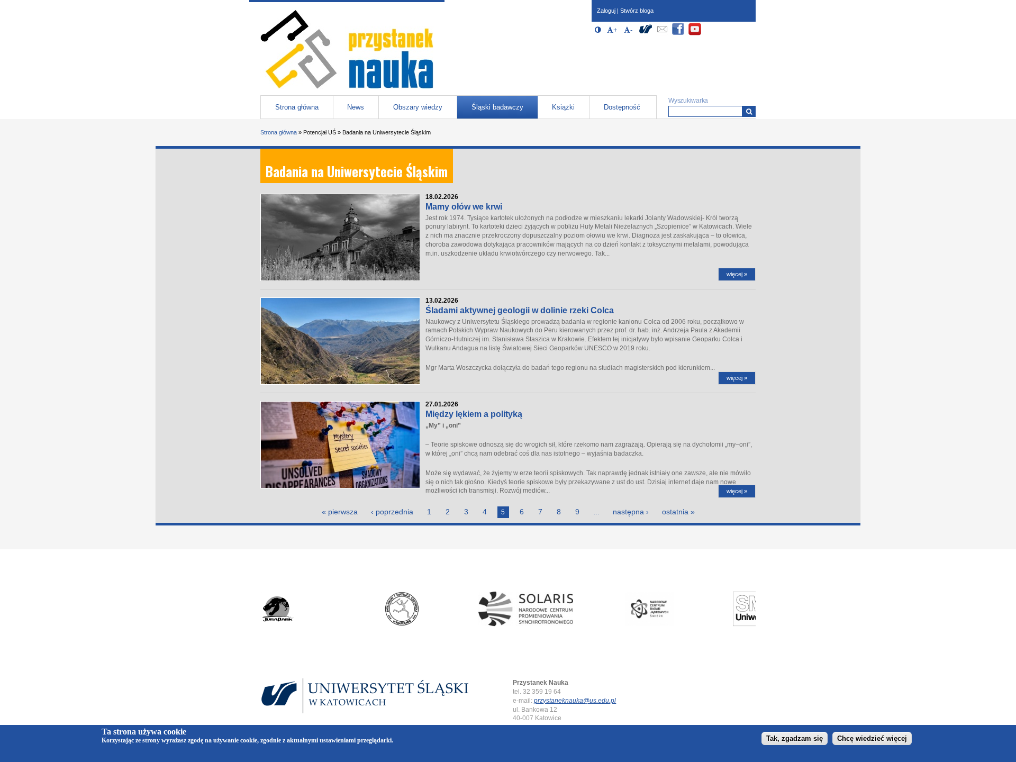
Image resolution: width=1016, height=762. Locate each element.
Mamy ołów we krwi (463, 206)
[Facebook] (678, 34)
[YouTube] (694, 34)
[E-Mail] (662, 34)
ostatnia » (678, 511)
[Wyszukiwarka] (749, 111)
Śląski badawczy (497, 107)
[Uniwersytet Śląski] (645, 34)
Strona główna (297, 107)
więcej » (737, 274)
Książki (563, 107)
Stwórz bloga (637, 10)
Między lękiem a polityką (473, 414)
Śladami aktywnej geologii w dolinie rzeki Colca (519, 310)
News (355, 107)
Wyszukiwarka (688, 100)
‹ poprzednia (392, 511)
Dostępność (622, 107)
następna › (631, 511)
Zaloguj (606, 10)
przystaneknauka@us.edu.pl (575, 700)
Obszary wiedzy (417, 107)
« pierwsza (340, 511)
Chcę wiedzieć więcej (872, 739)
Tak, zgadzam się (794, 739)
